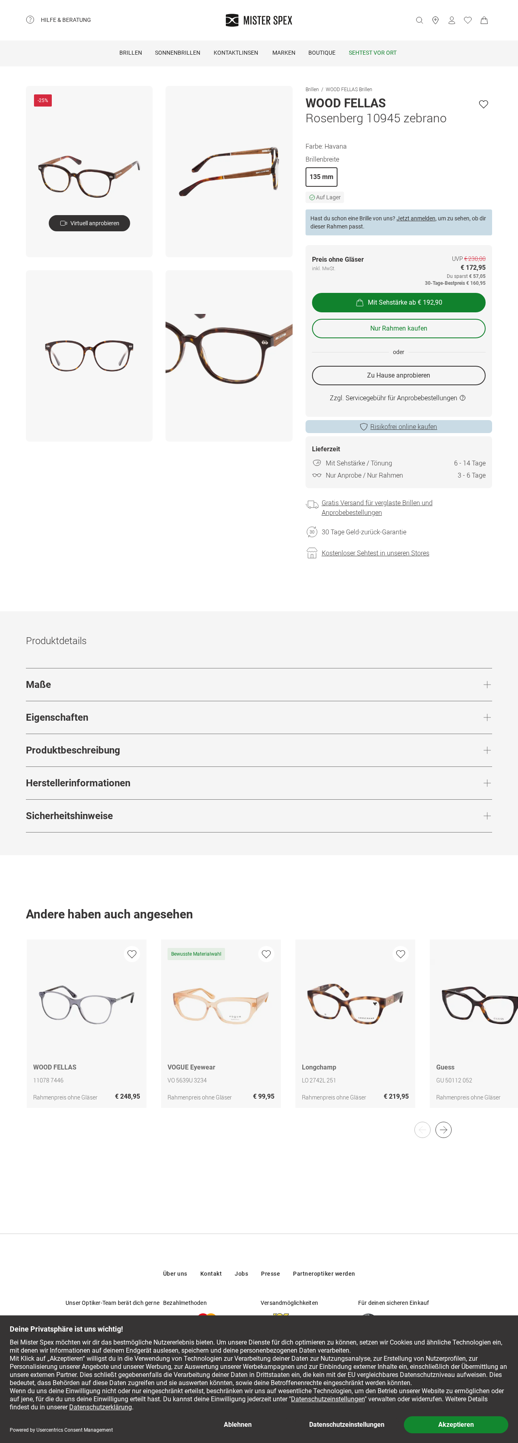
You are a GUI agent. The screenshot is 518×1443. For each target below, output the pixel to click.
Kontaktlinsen (236, 52)
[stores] (435, 20)
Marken (283, 52)
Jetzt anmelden (416, 218)
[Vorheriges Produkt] (422, 1130)
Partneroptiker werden (324, 1273)
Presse (270, 1273)
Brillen (130, 52)
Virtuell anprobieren (94, 223)
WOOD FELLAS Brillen (349, 89)
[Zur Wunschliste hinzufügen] (484, 104)
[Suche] (419, 20)
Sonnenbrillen (177, 52)
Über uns (175, 1273)
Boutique (321, 52)
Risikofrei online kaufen (403, 426)
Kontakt (211, 1273)
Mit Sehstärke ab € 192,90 (405, 302)
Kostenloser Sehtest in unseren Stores (375, 553)
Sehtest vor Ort (373, 52)
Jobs (241, 1273)
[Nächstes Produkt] (443, 1130)
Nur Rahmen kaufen (398, 328)
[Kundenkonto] (452, 20)
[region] (259, 1032)
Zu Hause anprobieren (398, 375)
